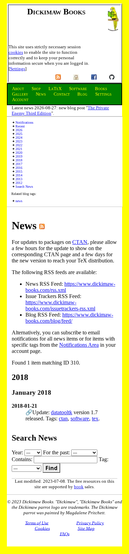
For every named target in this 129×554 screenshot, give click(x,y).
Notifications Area (79, 345)
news (18, 201)
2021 (18, 149)
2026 (18, 130)
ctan (63, 418)
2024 (18, 137)
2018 (18, 160)
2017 (18, 164)
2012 (18, 183)
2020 (18, 153)
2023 (18, 141)
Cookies (42, 528)
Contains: (23, 459)
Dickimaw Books (56, 11)
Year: (18, 452)
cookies (16, 52)
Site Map (86, 528)
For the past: (57, 452)
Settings (17, 68)
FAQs (64, 533)
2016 (18, 168)
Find (51, 468)
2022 (18, 145)
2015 (18, 171)
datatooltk (61, 412)
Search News (24, 186)
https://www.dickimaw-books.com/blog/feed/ (69, 318)
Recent (20, 126)
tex (95, 418)
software (80, 418)
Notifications (24, 122)
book (79, 486)
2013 (18, 179)
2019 (18, 156)
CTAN (79, 242)
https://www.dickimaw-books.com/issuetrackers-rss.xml (60, 305)
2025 (18, 134)
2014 (18, 175)
